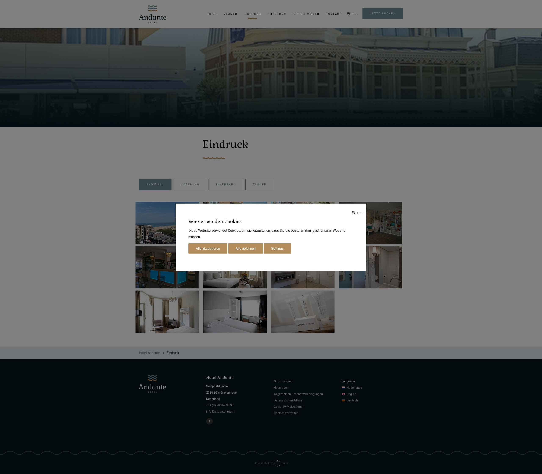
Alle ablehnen (246, 249)
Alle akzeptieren (208, 249)
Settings (277, 249)
